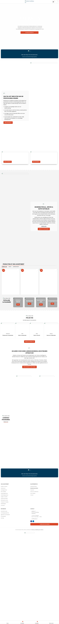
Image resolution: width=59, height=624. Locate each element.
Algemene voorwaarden (5, 514)
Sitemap (2, 518)
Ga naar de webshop (29, 32)
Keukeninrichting (33, 486)
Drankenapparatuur (4, 495)
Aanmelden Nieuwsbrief (45, 524)
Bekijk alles (6, 421)
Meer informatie (8, 122)
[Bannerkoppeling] (15, 157)
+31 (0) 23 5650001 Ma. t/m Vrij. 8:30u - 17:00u (37, 516)
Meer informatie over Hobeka (29, 366)
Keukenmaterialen (4, 498)
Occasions (3, 505)
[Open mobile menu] (1, 2)
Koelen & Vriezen (4, 486)
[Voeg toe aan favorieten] (18, 270)
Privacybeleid (3, 516)
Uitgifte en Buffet (4, 496)
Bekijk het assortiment (44, 229)
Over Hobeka (32, 493)
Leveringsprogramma (5, 512)
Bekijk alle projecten (29, 341)
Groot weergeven (14, 324)
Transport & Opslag (4, 501)
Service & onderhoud (34, 491)
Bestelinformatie (4, 511)
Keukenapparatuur (4, 493)
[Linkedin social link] (33, 521)
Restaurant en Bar (4, 500)
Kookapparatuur (4, 489)
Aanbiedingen (3, 503)
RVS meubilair (3, 491)
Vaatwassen (3, 488)
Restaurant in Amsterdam (8, 335)
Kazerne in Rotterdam (51, 335)
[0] (53, 1)
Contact (31, 495)
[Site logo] (29, 1)
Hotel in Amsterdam (22, 335)
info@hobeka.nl (34, 518)
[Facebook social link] (31, 521)
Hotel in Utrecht (37, 335)
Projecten (32, 489)
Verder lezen (43, 226)
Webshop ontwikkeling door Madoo (37, 529)
